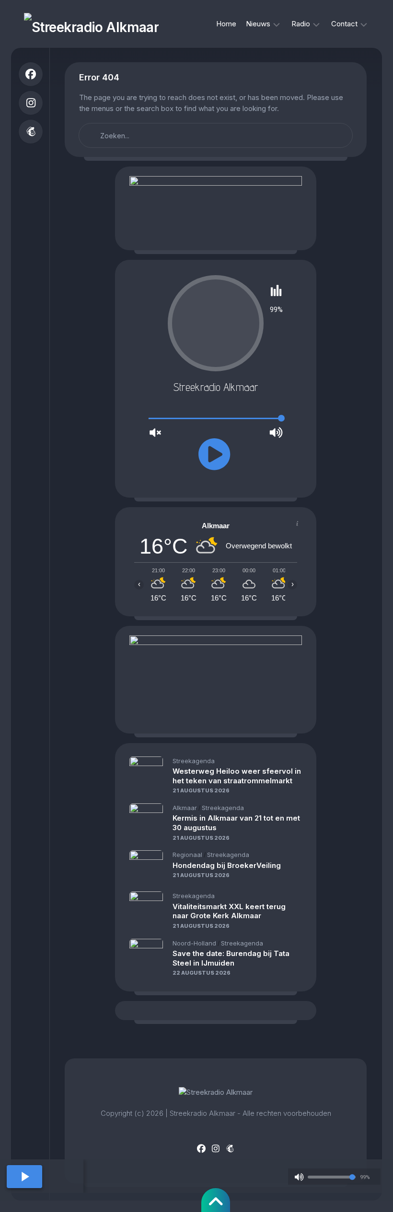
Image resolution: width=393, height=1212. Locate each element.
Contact (344, 23)
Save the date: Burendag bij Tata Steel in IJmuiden (231, 958)
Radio (300, 23)
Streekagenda (194, 761)
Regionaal (187, 854)
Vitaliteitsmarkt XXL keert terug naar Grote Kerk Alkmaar (229, 911)
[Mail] (31, 132)
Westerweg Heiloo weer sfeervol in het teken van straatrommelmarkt (237, 776)
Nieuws (258, 23)
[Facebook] (31, 74)
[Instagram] (31, 103)
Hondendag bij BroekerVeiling (227, 865)
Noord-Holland (194, 943)
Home (226, 23)
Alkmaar (185, 808)
